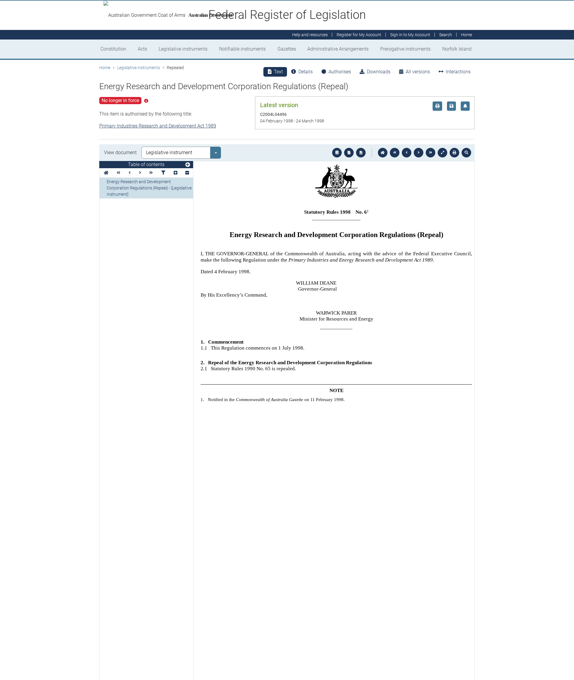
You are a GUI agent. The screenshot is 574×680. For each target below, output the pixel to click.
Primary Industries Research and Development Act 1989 (157, 126)
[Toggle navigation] (188, 165)
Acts (142, 49)
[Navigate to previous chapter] (394, 152)
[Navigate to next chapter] (430, 152)
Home (104, 67)
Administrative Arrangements (338, 49)
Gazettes (286, 49)
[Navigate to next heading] (140, 172)
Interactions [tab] (458, 72)
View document (120, 152)
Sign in (410, 34)
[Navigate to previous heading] (129, 172)
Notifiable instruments (242, 49)
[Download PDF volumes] (349, 152)
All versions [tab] (418, 72)
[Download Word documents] (361, 152)
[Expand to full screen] (442, 152)
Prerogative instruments (405, 49)
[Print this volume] (454, 152)
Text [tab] (278, 72)
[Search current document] (466, 152)
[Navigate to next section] (418, 152)
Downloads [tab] (378, 72)
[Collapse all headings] (187, 172)
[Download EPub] (337, 152)
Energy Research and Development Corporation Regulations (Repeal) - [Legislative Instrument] (149, 188)
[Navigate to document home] (382, 152)
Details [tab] (305, 72)
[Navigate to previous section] (406, 152)
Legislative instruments (183, 49)
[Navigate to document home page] (106, 172)
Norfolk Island (456, 49)
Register (359, 34)
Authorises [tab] (340, 72)
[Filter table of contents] (163, 172)
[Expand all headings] (175, 172)
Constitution (113, 49)
